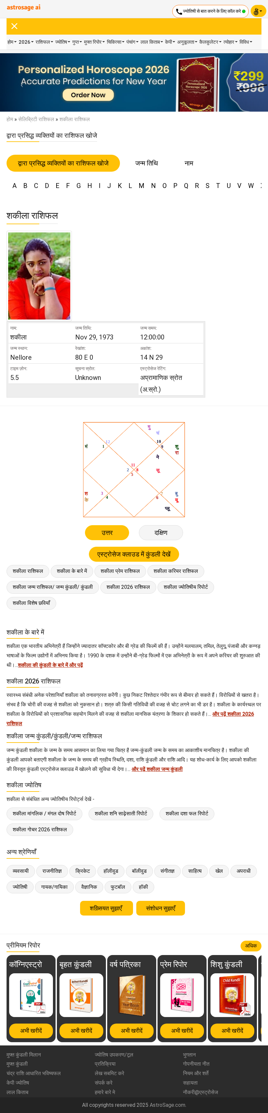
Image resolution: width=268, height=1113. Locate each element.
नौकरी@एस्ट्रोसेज (200, 1092)
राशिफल (43, 42)
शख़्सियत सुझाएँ (106, 908)
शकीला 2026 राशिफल (128, 587)
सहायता (190, 1083)
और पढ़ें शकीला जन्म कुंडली (157, 769)
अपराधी (244, 871)
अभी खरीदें (31, 1030)
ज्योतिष (61, 42)
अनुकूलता (185, 42)
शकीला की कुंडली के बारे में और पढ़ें (50, 665)
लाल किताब (150, 42)
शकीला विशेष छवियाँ (31, 603)
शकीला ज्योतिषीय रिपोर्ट (186, 587)
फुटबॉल (118, 887)
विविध (244, 42)
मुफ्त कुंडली (17, 1064)
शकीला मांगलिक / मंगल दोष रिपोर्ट (44, 813)
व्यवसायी (21, 871)
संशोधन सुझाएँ (160, 908)
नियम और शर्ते (196, 1073)
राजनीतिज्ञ (52, 871)
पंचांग (130, 42)
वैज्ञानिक (89, 887)
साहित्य (195, 871)
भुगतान (189, 1055)
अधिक (251, 946)
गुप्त (75, 42)
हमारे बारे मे (105, 1092)
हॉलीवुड (111, 871)
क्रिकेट (82, 871)
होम (10, 42)
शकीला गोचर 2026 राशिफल (40, 829)
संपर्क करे (103, 1083)
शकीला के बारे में (72, 571)
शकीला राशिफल (28, 571)
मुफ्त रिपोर (93, 42)
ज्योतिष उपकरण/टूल (114, 1055)
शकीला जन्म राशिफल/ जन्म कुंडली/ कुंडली (53, 587)
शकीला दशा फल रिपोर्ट (187, 813)
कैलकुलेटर (208, 42)
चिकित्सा (114, 42)
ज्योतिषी (20, 887)
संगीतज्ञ (167, 871)
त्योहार (229, 42)
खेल (219, 871)
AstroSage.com (167, 1105)
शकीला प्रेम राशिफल (120, 571)
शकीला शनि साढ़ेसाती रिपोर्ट (121, 813)
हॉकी (143, 887)
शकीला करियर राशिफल (176, 571)
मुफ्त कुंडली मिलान (24, 1055)
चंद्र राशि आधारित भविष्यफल (34, 1073)
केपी (168, 42)
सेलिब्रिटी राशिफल (36, 119)
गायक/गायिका (54, 887)
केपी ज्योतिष (18, 1083)
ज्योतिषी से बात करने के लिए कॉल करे (208, 12)
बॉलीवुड (139, 871)
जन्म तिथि (146, 163)
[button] (20, 82)
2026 (24, 42)
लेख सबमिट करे (109, 1073)
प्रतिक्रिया (105, 1064)
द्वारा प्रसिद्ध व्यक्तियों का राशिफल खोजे (63, 163)
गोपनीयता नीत (196, 1064)
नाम (189, 163)
